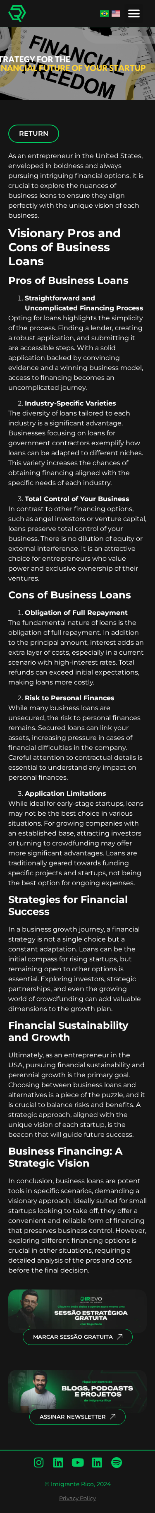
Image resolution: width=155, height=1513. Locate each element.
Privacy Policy (77, 1498)
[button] (133, 13)
